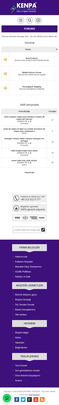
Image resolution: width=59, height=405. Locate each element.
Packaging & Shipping (31, 87)
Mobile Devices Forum (31, 73)
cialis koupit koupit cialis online (24, 151)
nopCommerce (34, 395)
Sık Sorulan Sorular (24, 304)
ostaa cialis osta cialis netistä (24, 160)
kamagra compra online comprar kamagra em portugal (24, 140)
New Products (32, 58)
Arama (18, 380)
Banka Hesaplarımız (25, 309)
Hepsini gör (29, 172)
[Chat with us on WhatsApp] (7, 398)
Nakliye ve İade (22, 276)
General (29, 42)
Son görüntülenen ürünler (27, 370)
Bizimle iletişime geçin (26, 294)
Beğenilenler (21, 347)
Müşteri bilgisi (22, 332)
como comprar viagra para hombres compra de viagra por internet (24, 118)
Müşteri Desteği (23, 299)
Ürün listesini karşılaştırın (27, 375)
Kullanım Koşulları (24, 261)
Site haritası (21, 314)
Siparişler (19, 342)
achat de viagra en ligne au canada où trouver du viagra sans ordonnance (24, 130)
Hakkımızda (21, 256)
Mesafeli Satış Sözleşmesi (28, 266)
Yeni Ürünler (21, 365)
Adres (18, 337)
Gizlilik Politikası (23, 271)
